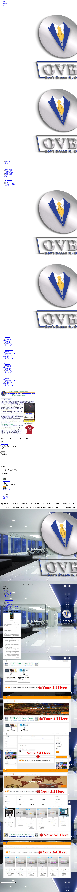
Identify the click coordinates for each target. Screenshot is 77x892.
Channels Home (8, 168)
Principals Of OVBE (9, 600)
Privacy (9, 890)
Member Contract (8, 595)
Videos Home (8, 165)
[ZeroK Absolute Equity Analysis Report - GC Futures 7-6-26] (12, 637)
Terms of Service (16, 890)
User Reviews (5, 497)
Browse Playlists (8, 170)
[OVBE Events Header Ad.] (37, 731)
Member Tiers (8, 592)
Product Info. (5, 496)
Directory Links (8, 605)
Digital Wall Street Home (10, 177)
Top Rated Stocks (8, 180)
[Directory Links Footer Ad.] (37, 841)
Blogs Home (7, 161)
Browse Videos (8, 167)
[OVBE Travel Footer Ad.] (36, 768)
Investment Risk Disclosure (45, 890)
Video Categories (8, 171)
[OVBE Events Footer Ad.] (37, 695)
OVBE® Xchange (4, 444)
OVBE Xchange (8, 604)
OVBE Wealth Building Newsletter (12, 606)
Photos (4, 498)
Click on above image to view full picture (8, 436)
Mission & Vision (8, 593)
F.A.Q (6, 596)
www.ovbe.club (6, 590)
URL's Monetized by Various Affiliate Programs (29, 890)
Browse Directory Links (9, 183)
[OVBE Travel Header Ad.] (35, 804)
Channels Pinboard (9, 174)
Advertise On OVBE (9, 602)
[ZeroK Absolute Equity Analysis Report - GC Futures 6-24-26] (12, 658)
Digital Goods (17, 390)
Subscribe (14, 882)
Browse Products (10, 390)
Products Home (3, 390)
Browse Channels (8, 169)
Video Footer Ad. (6, 481)
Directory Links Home (9, 182)
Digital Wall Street (8, 608)
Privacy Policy (8, 598)
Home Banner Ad (6, 489)
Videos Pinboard (8, 173)
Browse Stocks (8, 178)
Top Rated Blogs (8, 163)
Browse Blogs (8, 162)
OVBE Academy (8, 607)
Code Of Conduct (8, 594)
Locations (7, 175)
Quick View (8, 480)
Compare (4, 453)
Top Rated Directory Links (10, 184)
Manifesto (7, 601)
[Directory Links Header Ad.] (37, 877)
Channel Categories (9, 172)
